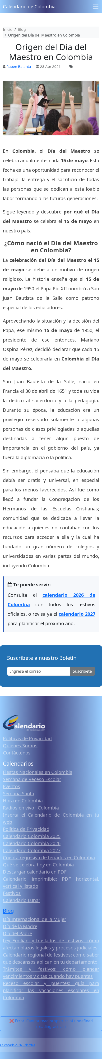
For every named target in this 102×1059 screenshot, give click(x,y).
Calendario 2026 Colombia (17, 1045)
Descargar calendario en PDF (34, 872)
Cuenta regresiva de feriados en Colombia (49, 857)
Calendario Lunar (21, 900)
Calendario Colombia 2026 (31, 843)
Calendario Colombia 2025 (31, 836)
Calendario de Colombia (29, 6)
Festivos (12, 893)
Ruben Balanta (18, 66)
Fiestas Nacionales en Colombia (37, 772)
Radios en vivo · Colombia (31, 808)
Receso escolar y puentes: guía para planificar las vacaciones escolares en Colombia (51, 990)
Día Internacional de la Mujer (34, 919)
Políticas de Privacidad (27, 738)
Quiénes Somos (20, 745)
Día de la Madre (20, 926)
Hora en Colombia (23, 800)
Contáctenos (17, 752)
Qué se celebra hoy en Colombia (38, 864)
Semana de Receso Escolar (32, 779)
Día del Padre (17, 933)
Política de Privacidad (26, 829)
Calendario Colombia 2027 (31, 850)
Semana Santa (18, 793)
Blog (8, 910)
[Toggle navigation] (95, 6)
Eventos (11, 786)
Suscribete (82, 671)
